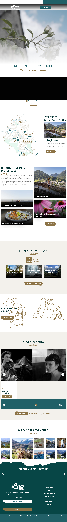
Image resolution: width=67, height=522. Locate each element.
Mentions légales (15, 515)
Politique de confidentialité (25, 515)
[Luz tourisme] (13, 7)
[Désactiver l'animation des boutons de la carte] (36, 154)
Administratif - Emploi (49, 496)
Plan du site (60, 515)
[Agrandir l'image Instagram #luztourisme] (5, 454)
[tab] (29, 260)
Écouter (33, 104)
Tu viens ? (17, 509)
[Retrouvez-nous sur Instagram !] (48, 505)
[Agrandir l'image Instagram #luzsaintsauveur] (39, 443)
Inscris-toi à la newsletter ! (33, 474)
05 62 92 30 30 (18, 497)
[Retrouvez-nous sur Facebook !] (46, 505)
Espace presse (49, 487)
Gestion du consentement (38, 515)
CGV (49, 490)
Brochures (49, 484)
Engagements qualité (49, 493)
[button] (3, 272)
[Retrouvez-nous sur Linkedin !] (53, 505)
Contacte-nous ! (17, 501)
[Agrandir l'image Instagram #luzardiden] (39, 454)
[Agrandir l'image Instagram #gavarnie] (5, 443)
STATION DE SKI (61, 2)
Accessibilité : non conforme (50, 515)
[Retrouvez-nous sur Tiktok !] (50, 505)
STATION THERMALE (49, 2)
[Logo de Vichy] (17, 486)
